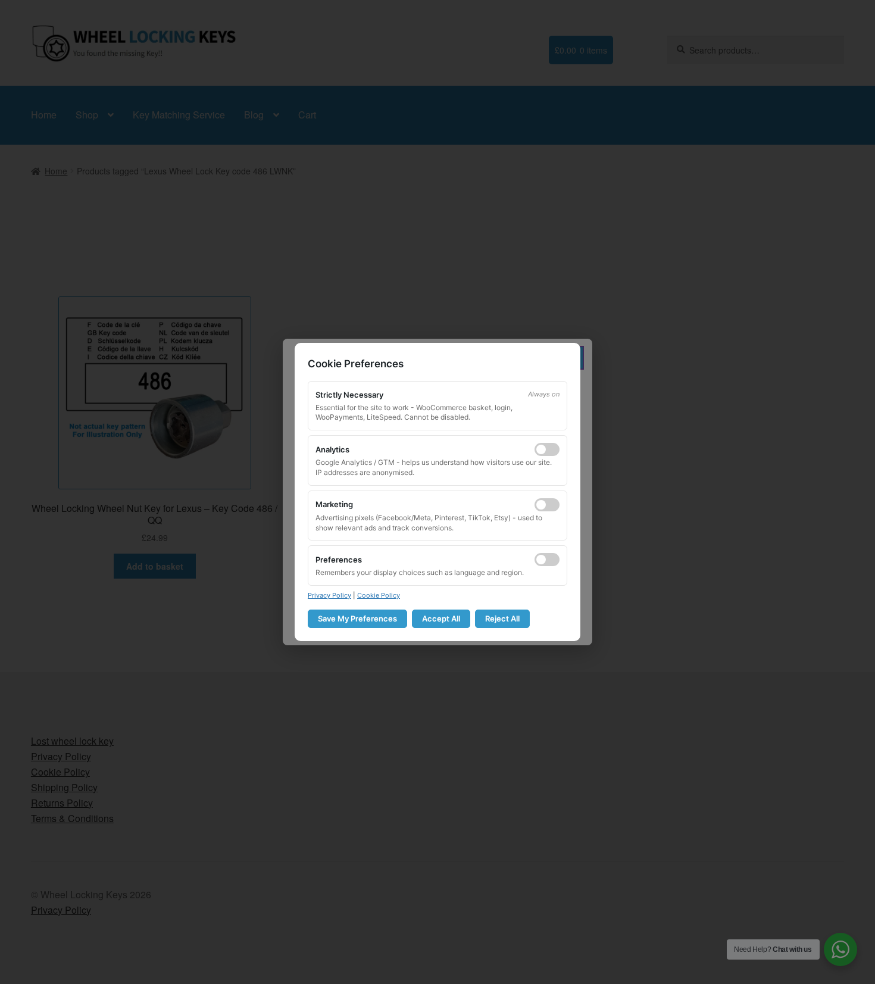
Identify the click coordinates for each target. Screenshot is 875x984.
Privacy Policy (329, 595)
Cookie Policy (378, 595)
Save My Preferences (357, 618)
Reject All (502, 618)
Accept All (441, 618)
